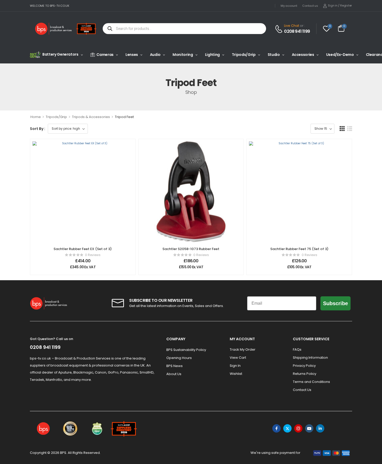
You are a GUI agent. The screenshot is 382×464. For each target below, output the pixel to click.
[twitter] (287, 428)
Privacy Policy (304, 365)
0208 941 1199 (297, 31)
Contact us (310, 5)
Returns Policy (304, 373)
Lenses (132, 54)
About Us (173, 373)
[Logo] (53, 29)
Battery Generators (60, 54)
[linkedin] (320, 428)
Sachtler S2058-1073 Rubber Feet (190, 248)
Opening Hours (179, 357)
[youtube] (309, 428)
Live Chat (291, 25)
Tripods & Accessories (91, 116)
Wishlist (236, 373)
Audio (155, 54)
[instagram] (298, 428)
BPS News (174, 365)
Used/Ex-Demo (340, 54)
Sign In (235, 365)
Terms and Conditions (311, 381)
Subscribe (335, 303)
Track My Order (242, 349)
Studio (274, 54)
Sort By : (37, 128)
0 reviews (93, 255)
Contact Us (302, 389)
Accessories (303, 54)
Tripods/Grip (244, 54)
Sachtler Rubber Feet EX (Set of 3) (83, 248)
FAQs (297, 349)
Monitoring (183, 54)
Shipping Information (310, 357)
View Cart (238, 357)
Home (35, 116)
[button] (342, 128)
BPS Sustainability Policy (186, 349)
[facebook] (276, 428)
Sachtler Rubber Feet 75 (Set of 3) (299, 248)
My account (289, 5)
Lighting (212, 54)
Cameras (105, 54)
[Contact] (279, 29)
